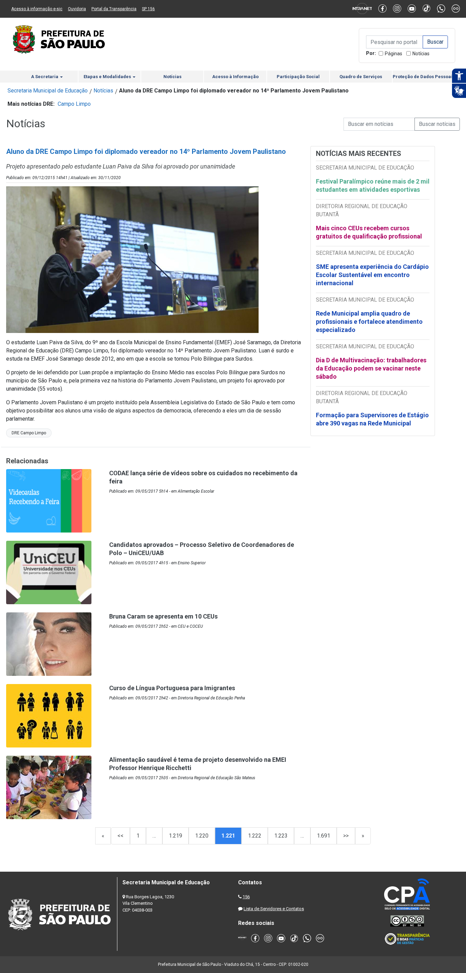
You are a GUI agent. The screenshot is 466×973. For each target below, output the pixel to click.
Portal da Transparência (113, 8)
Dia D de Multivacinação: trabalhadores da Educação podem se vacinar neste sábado (371, 368)
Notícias (420, 54)
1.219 (175, 835)
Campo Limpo (74, 104)
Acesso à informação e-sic (36, 8)
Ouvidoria (77, 8)
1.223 (281, 835)
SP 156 (148, 8)
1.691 (323, 835)
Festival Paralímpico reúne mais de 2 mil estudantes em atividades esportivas (372, 185)
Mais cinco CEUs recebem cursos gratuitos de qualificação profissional (369, 232)
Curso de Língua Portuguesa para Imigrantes (172, 688)
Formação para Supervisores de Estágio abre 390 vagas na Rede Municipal (372, 419)
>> (346, 835)
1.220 (201, 835)
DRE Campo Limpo (29, 433)
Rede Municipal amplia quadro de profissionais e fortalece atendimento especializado (369, 321)
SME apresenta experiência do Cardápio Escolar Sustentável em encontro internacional (372, 275)
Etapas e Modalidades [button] (108, 76)
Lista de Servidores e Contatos (274, 908)
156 (246, 896)
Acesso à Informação (235, 76)
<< (120, 835)
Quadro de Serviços (360, 76)
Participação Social (298, 76)
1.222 (254, 835)
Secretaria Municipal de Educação (48, 90)
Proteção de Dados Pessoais (424, 76)
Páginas (393, 54)
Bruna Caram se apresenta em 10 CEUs (163, 616)
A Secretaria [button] (45, 76)
